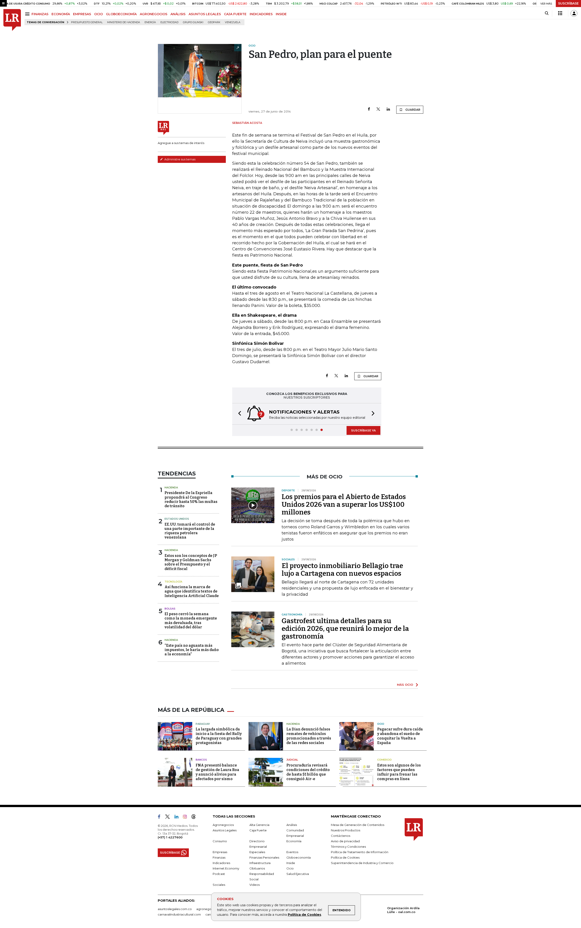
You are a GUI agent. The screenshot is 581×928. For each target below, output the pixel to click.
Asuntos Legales (224, 830)
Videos (254, 884)
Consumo (220, 841)
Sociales (219, 884)
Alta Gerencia (259, 825)
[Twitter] (378, 109)
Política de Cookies (304, 915)
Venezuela (232, 22)
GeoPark (214, 22)
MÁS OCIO (405, 684)
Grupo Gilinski (193, 22)
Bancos (201, 759)
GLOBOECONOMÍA (121, 14)
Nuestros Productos (345, 830)
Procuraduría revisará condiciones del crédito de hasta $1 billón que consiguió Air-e (308, 772)
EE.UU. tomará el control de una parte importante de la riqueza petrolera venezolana (190, 531)
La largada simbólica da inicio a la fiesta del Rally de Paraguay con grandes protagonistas (219, 736)
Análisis (291, 825)
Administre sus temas (179, 159)
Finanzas (219, 857)
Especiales (257, 852)
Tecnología (173, 581)
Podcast (219, 874)
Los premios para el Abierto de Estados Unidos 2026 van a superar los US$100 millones (344, 504)
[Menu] (28, 14)
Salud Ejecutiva (297, 874)
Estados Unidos (177, 518)
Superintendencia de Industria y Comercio (362, 863)
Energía (150, 22)
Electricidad (169, 22)
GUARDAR (412, 109)
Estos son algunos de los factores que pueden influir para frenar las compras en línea (399, 772)
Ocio (380, 723)
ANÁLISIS (177, 14)
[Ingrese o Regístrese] (574, 13)
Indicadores (221, 863)
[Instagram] (186, 817)
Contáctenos (340, 835)
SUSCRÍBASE (568, 3)
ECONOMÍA (61, 14)
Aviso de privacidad (345, 841)
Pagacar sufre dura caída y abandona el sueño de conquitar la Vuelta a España (400, 736)
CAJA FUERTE (235, 14)
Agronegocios (223, 825)
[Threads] (195, 817)
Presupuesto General (87, 22)
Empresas (220, 852)
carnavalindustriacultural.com (179, 914)
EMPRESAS (82, 14)
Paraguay (203, 723)
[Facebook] (369, 109)
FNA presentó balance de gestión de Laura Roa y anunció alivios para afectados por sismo (217, 772)
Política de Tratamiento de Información (359, 852)
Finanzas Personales (264, 857)
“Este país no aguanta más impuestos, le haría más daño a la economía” (192, 649)
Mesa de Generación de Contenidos (357, 825)
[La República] (12, 20)
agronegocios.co (209, 909)
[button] (238, 413)
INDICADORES (261, 14)
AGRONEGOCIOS (153, 14)
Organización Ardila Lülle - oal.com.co (403, 910)
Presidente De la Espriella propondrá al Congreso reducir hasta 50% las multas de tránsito (191, 499)
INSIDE (281, 14)
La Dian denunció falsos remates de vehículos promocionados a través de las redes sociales (308, 736)
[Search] (547, 13)
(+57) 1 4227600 (170, 837)
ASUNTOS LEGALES (205, 14)
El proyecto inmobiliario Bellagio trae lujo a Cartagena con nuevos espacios (342, 570)
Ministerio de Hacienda (123, 22)
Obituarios (257, 868)
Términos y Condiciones (348, 846)
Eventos (292, 852)
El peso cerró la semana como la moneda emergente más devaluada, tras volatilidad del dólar (191, 620)
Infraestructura (260, 863)
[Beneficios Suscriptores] (560, 13)
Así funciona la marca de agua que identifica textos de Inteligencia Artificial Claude (192, 591)
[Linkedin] (388, 109)
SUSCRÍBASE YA (363, 430)
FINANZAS (40, 14)
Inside (290, 863)
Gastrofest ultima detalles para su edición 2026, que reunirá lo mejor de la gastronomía (345, 628)
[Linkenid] (178, 817)
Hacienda (171, 487)
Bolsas (170, 608)
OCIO (98, 14)
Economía (293, 841)
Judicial (292, 759)
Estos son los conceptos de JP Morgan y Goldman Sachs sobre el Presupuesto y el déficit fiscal (191, 562)
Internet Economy (226, 868)
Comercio (384, 759)
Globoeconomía (298, 857)
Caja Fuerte (258, 830)
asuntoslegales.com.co (175, 909)
